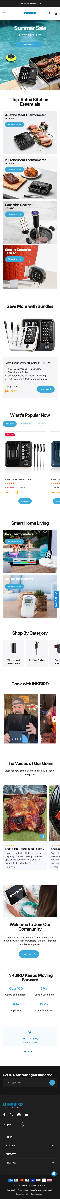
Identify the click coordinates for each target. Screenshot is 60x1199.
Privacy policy (23, 1190)
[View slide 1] (25, 1051)
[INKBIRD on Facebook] (4, 1115)
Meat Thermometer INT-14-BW (19, 479)
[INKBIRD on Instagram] (19, 1115)
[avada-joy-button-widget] (54, 1174)
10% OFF (56, 601)
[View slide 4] (35, 1051)
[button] (13, 1124)
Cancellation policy (37, 1194)
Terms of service (35, 1190)
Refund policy (11, 1190)
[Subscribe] (52, 1083)
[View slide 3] (31, 1051)
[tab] (10, 424)
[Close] (56, 593)
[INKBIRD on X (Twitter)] (11, 1115)
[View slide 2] (28, 1051)
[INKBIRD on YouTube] (26, 1115)
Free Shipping (30, 1038)
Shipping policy (48, 1190)
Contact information (22, 1194)
